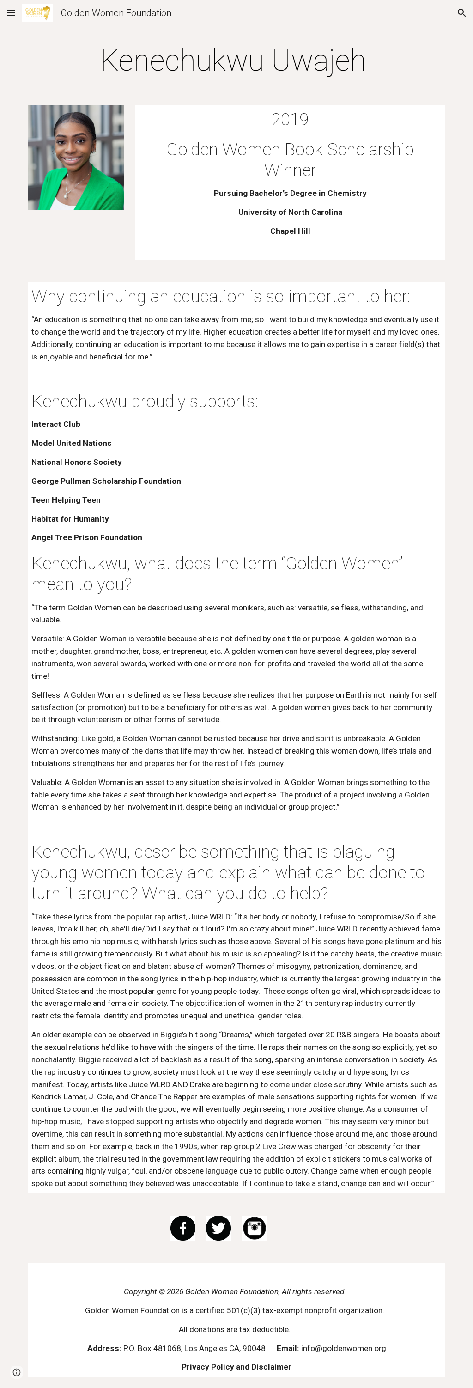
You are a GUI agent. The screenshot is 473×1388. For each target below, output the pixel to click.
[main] (237, 61)
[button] (11, 12)
